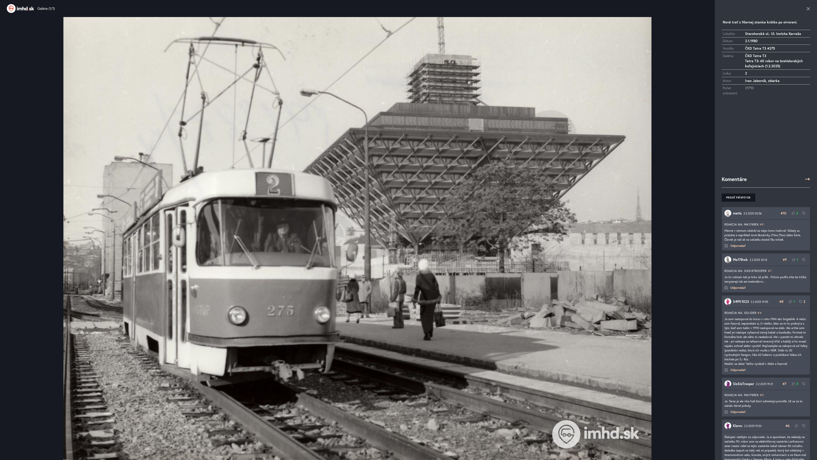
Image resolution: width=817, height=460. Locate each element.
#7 (769, 271)
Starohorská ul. (757, 33)
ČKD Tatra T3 (755, 55)
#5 (762, 395)
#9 (762, 224)
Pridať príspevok (738, 197)
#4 (759, 313)
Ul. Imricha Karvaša (786, 33)
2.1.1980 (751, 41)
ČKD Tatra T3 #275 (760, 48)
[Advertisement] (766, 137)
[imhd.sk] (20, 8)
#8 (781, 301)
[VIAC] (807, 179)
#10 (783, 213)
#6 (788, 425)
